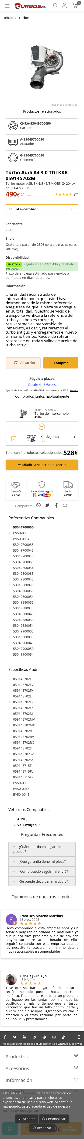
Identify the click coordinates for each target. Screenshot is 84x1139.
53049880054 (23, 625)
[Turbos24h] (30, 6)
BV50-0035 (21, 783)
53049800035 (23, 573)
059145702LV (23, 702)
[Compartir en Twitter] (48, 505)
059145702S (22, 748)
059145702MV (24, 719)
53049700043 (23, 550)
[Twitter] (15, 1037)
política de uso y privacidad (24, 1110)
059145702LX (23, 708)
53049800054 (23, 596)
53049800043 (23, 579)
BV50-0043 (21, 788)
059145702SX (23, 760)
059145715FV (23, 771)
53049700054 (23, 567)
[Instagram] (34, 1037)
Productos (17, 1056)
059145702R (22, 731)
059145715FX (23, 777)
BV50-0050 (21, 533)
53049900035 (23, 631)
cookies (30, 1093)
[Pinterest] (44, 1037)
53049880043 (23, 608)
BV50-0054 (21, 539)
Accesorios (17, 1068)
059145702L (22, 696)
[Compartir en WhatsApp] (39, 505)
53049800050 (23, 591)
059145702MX (24, 725)
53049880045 (23, 614)
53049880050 (23, 619)
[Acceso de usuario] (64, 5)
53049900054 (23, 654)
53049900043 (23, 637)
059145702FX (23, 690)
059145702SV (23, 754)
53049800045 (23, 585)
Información (19, 1080)
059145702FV (23, 684)
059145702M (23, 713)
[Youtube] (54, 1037)
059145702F (22, 679)
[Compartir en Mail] (65, 505)
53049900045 (23, 643)
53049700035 (23, 544)
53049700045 (23, 556)
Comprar (61, 363)
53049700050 (23, 562)
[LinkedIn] (24, 1037)
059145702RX (23, 742)
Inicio (8, 17)
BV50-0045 (21, 794)
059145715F (22, 765)
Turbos (24, 17)
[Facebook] (5, 1037)
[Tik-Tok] (63, 1037)
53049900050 (23, 648)
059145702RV (23, 736)
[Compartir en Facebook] (56, 505)
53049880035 (23, 602)
